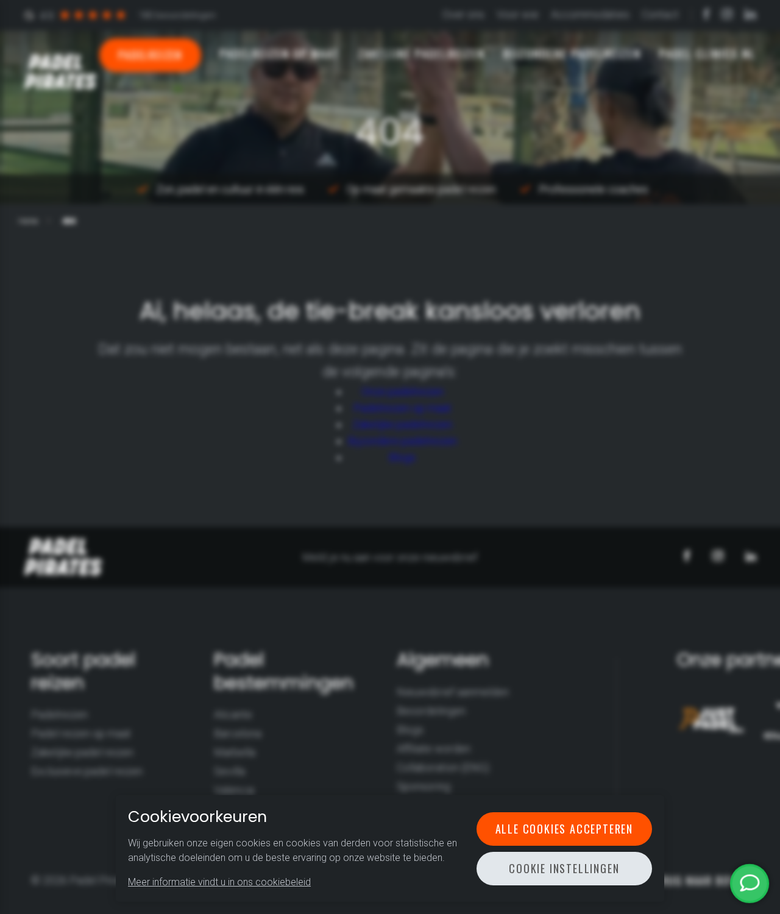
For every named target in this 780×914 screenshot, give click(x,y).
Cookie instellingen (564, 868)
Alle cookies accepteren (564, 829)
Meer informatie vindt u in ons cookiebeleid (219, 882)
